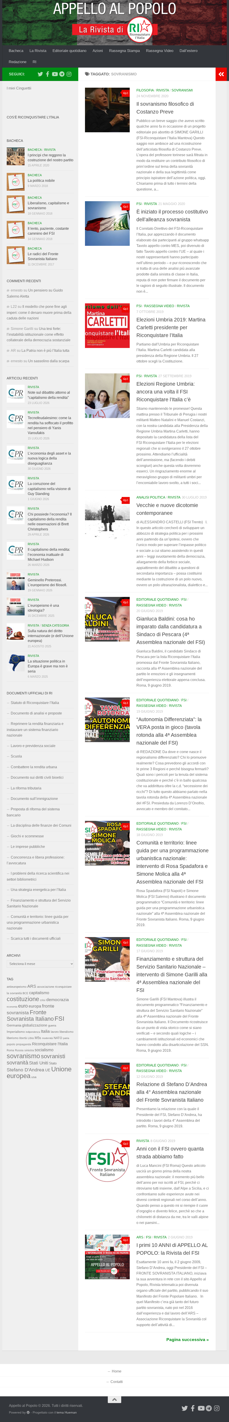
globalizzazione (34, 1025)
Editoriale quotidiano (69, 51)
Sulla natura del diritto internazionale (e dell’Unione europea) (51, 636)
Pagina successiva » (187, 1339)
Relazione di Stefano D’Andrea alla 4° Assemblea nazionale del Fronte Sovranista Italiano (171, 1092)
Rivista (162, 90)
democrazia (57, 999)
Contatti (116, 1382)
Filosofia (145, 90)
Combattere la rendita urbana (34, 767)
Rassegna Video (159, 51)
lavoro (55, 1031)
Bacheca (16, 51)
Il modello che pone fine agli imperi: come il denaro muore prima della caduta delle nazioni (39, 312)
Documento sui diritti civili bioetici (37, 777)
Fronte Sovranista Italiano (30, 1015)
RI (34, 62)
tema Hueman (67, 1412)
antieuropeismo (16, 986)
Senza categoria (55, 625)
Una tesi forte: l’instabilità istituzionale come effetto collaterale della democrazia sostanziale (38, 334)
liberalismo (66, 1031)
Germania (14, 1025)
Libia (31, 1038)
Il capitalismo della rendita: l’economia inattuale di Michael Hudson (49, 554)
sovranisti (53, 1056)
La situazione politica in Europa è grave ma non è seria (48, 666)
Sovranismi (182, 90)
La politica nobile (41, 180)
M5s (38, 1038)
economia (12, 1006)
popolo (11, 1044)
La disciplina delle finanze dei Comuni (41, 825)
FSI (139, 204)
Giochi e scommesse (27, 836)
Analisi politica (150, 497)
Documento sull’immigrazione (34, 799)
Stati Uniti (38, 1062)
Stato (53, 1063)
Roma (10, 1050)
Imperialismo (16, 1031)
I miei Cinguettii (19, 88)
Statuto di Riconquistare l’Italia (35, 703)
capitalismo (39, 992)
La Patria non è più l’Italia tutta (45, 350)
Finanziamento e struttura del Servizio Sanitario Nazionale (39, 903)
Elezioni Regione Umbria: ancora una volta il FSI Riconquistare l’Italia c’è (165, 391)
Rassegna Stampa (124, 51)
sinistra (29, 1050)
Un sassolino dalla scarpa (48, 361)
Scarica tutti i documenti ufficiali (36, 938)
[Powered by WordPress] (28, 1412)
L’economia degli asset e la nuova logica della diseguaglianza (49, 458)
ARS (139, 1237)
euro (23, 1006)
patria (66, 1038)
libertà (23, 1038)
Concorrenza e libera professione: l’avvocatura (35, 860)
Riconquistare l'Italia (50, 1043)
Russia (19, 1050)
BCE (25, 993)
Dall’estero (188, 51)
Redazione (17, 62)
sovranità (17, 1063)
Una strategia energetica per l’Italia (38, 890)
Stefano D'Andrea (25, 1069)
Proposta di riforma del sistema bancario (33, 812)
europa (35, 1006)
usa (33, 1077)
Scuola (16, 756)
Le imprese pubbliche (28, 847)
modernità (47, 1038)
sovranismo (23, 1056)
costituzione (23, 999)
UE (47, 1070)
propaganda (23, 1044)
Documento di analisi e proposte (36, 713)
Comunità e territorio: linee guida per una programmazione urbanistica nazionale (37, 922)
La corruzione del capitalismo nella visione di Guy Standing (49, 489)
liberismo (12, 1038)
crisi (42, 1000)
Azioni (98, 51)
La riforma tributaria (26, 788)
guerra (52, 1025)
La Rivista (38, 51)
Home (116, 1371)
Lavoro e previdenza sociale (33, 746)
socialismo (44, 1050)
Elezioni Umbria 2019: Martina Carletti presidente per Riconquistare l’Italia (171, 327)
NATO (58, 1038)
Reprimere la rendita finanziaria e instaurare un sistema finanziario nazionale (35, 729)
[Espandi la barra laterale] (221, 74)
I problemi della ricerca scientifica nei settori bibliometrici (38, 876)
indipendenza (33, 1032)
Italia (45, 1031)
